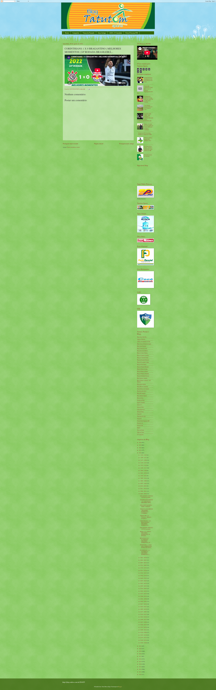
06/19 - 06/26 (143, 581)
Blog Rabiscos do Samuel (143, 389)
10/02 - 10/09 (143, 481)
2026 (140, 442)
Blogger (120, 686)
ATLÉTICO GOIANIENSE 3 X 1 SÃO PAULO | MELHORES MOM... (146, 501)
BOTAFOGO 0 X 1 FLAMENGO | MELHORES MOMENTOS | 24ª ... (145, 540)
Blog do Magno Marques (143, 367)
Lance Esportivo (141, 409)
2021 (140, 646)
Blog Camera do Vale (142, 348)
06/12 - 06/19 (143, 583)
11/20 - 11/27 (143, 463)
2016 (140, 659)
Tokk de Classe (140, 432)
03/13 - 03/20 (143, 617)
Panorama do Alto (141, 416)
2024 (140, 447)
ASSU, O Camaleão (115, 33)
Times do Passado (88, 33)
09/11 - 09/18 (143, 488)
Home (67, 33)
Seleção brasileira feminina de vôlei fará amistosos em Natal (148, 80)
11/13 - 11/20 (143, 465)
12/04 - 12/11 (143, 457)
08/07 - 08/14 (143, 563)
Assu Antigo (102, 33)
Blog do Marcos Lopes (142, 369)
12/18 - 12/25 (143, 455)
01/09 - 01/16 (143, 640)
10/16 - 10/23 (143, 475)
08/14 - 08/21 (143, 560)
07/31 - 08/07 (143, 565)
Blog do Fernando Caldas (143, 362)
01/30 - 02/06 (143, 632)
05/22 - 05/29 (143, 591)
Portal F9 (139, 418)
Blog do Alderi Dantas (142, 353)
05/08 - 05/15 (143, 596)
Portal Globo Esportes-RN (143, 421)
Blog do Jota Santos (141, 364)
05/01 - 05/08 (143, 599)
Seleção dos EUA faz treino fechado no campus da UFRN (145, 133)
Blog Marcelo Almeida (142, 386)
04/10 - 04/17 (143, 606)
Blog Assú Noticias (141, 346)
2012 (140, 669)
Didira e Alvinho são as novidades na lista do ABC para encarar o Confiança (148, 126)
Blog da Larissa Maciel (142, 350)
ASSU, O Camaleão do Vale (143, 341)
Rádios (138, 428)
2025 (140, 445)
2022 (140, 453)
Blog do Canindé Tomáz (142, 357)
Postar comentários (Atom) (73, 147)
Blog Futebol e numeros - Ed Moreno (144, 381)
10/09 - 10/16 (143, 478)
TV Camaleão (140, 434)
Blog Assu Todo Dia (141, 337)
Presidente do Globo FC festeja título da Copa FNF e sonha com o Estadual (148, 99)
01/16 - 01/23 (143, 637)
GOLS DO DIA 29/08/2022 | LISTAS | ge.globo (146, 528)
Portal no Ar (140, 423)
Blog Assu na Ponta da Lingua (144, 344)
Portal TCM (140, 425)
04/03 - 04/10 (143, 609)
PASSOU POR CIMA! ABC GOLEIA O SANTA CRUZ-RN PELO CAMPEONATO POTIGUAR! (145, 117)
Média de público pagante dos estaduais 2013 (148, 139)
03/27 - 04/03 (143, 612)
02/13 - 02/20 (143, 627)
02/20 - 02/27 (143, 624)
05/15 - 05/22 (143, 593)
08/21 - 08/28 (143, 557)
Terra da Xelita (140, 430)
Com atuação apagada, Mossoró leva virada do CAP (148, 107)
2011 (140, 672)
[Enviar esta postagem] (89, 89)
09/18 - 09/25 (143, 486)
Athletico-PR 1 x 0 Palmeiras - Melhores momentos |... (145, 517)
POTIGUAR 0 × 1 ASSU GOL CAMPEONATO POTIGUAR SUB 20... (146, 546)
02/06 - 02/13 (143, 630)
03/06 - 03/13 (143, 619)
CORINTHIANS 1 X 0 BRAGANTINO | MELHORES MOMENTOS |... (145, 523)
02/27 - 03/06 (143, 622)
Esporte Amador (141, 402)
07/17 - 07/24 (143, 570)
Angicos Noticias (141, 339)
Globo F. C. (139, 405)
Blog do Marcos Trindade (143, 373)
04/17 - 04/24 (143, 604)
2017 (140, 656)
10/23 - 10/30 (143, 473)
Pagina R (139, 414)
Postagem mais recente (70, 143)
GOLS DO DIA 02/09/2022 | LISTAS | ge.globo (146, 496)
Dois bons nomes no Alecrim (148, 155)
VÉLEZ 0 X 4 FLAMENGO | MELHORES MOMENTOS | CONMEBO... (146, 511)
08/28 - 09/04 (143, 493)
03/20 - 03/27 (143, 614)
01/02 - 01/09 (143, 643)
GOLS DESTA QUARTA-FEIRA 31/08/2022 (146, 505)
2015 (140, 661)
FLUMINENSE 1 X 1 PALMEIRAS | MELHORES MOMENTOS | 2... (145, 552)
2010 (140, 674)
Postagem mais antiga (126, 143)
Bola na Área (140, 398)
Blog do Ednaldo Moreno (143, 360)
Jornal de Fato (140, 407)
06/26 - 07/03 (143, 578)
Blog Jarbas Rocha (141, 384)
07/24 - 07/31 (143, 568)
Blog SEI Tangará (141, 393)
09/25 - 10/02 (143, 483)
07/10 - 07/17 (143, 573)
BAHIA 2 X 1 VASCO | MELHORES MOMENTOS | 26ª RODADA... (145, 534)
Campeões (75, 33)
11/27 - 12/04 (143, 460)
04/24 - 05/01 (143, 601)
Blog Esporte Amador (142, 378)
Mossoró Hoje (140, 411)
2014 (140, 664)
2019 (140, 651)
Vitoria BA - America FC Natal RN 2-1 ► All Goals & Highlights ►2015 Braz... (145, 89)
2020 (140, 648)
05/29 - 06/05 (143, 588)
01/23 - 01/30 (143, 635)
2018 (140, 654)
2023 (140, 450)
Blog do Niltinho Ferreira (143, 376)
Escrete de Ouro (141, 400)
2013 (140, 667)
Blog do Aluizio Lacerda (143, 355)
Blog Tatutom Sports (142, 395)
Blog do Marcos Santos (142, 371)
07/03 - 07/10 (143, 575)
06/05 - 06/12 (143, 586)
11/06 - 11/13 (143, 468)
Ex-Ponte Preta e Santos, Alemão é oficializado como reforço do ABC (148, 148)
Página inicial (98, 143)
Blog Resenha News (141, 391)
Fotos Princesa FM (131, 33)
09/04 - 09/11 (143, 491)
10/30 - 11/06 (143, 470)
